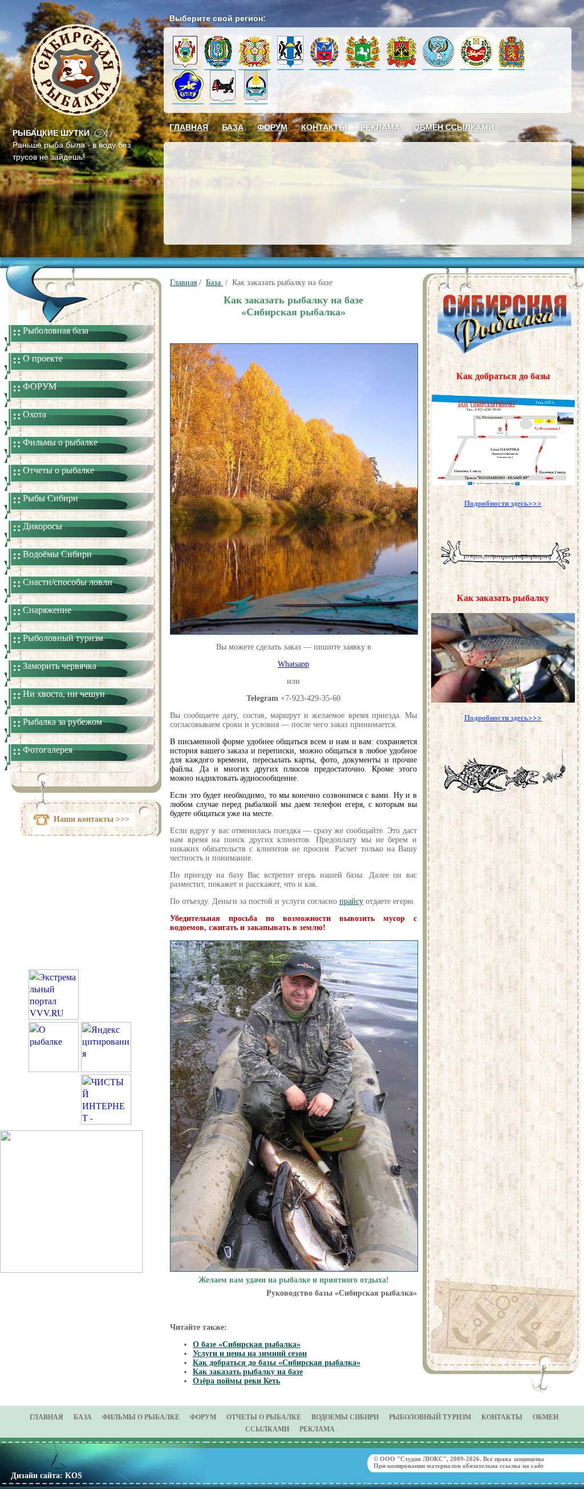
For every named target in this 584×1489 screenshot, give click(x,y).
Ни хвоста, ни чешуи (64, 694)
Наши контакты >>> (91, 819)
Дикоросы (42, 526)
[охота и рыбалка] (54, 1068)
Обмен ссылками (453, 127)
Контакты (324, 127)
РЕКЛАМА (317, 1429)
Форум (272, 127)
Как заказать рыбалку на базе (248, 1372)
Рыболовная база (55, 330)
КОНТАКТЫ (501, 1417)
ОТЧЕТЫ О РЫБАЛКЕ (263, 1417)
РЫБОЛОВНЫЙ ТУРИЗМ (430, 1417)
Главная (188, 127)
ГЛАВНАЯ (46, 1417)
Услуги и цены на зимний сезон (250, 1353)
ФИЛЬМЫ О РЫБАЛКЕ (141, 1417)
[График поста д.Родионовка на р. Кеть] (71, 1269)
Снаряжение (47, 610)
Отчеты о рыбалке (58, 470)
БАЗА (83, 1417)
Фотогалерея (47, 749)
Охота (34, 414)
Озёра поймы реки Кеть (236, 1381)
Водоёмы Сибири (57, 554)
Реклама (380, 127)
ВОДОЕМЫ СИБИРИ (345, 1417)
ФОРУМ (39, 386)
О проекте (43, 358)
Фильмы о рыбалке (60, 442)
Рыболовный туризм (63, 638)
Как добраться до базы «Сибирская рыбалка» (276, 1362)
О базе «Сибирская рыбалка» (247, 1344)
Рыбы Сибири (50, 498)
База (233, 127)
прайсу (351, 901)
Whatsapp (293, 664)
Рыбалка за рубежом (62, 722)
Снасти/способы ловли (67, 582)
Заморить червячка (59, 666)
